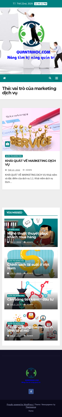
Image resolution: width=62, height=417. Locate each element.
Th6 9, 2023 (15, 273)
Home (31, 411)
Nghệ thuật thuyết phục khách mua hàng (27, 235)
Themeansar (31, 407)
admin (28, 170)
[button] (50, 78)
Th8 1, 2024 (15, 242)
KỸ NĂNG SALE (13, 229)
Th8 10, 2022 (14, 170)
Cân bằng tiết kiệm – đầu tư (30, 299)
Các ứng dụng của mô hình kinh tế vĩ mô (29, 329)
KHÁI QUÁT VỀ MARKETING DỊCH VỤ (30, 162)
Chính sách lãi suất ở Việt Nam (28, 266)
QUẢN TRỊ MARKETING (14, 156)
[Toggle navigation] (56, 78)
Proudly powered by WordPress (20, 404)
